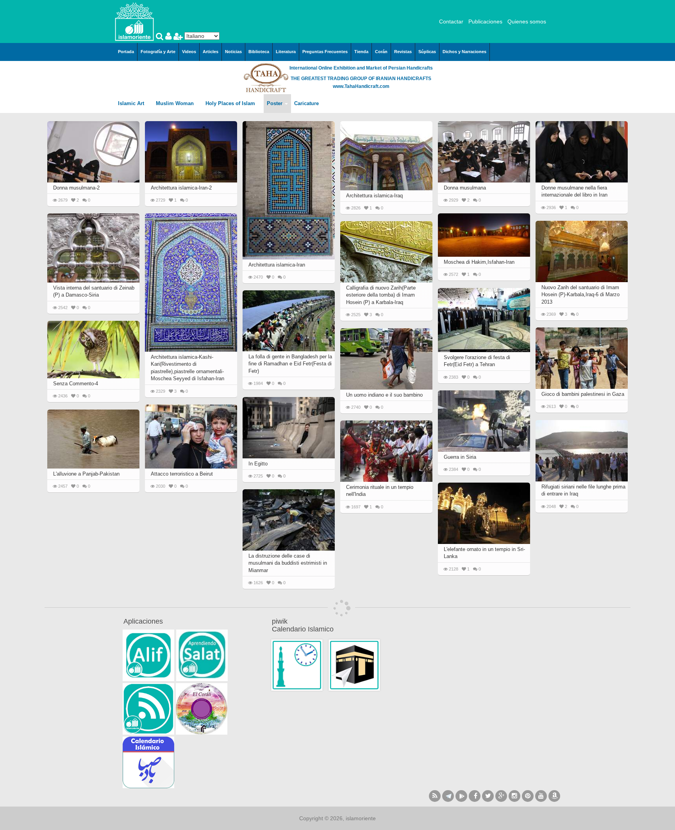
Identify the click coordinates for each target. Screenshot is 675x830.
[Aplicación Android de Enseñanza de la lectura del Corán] (148, 655)
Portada (126, 51)
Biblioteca (258, 51)
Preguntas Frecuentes (325, 51)
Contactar (451, 21)
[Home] (134, 21)
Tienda (361, 51)
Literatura (286, 51)
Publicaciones (485, 21)
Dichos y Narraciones (464, 51)
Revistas (403, 51)
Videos (189, 51)
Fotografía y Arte (158, 51)
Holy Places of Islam (231, 103)
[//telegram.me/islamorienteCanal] (448, 796)
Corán (381, 51)
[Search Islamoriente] (160, 37)
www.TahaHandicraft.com (361, 86)
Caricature (306, 103)
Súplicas (427, 51)
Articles (210, 51)
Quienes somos (526, 21)
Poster (275, 103)
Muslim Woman (175, 103)
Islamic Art (132, 103)
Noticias (233, 51)
